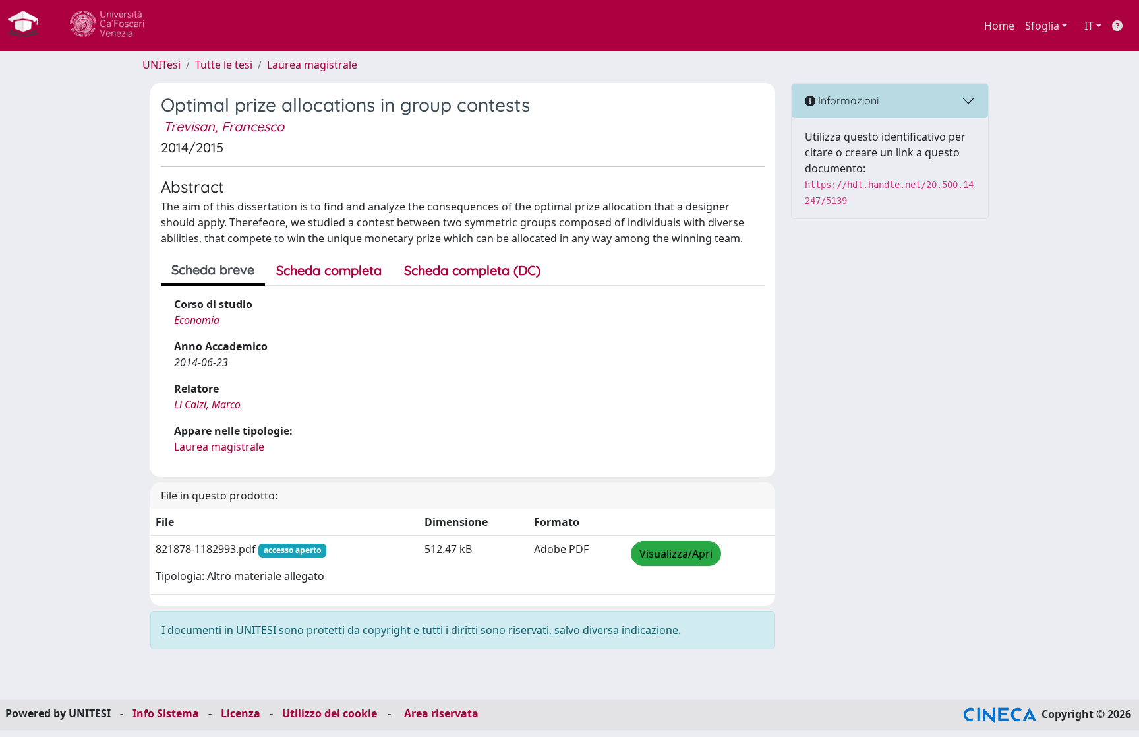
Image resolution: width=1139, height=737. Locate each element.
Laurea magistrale (312, 64)
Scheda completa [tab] (329, 270)
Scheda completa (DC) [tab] (472, 270)
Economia (196, 320)
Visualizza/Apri (676, 553)
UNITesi (161, 64)
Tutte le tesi (223, 64)
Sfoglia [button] (1042, 25)
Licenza (240, 713)
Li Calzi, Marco (207, 404)
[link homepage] (28, 26)
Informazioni (847, 100)
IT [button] (1089, 25)
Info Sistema (165, 713)
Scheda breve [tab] (212, 269)
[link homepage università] (106, 26)
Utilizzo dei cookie (329, 713)
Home (999, 25)
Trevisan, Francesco (223, 126)
